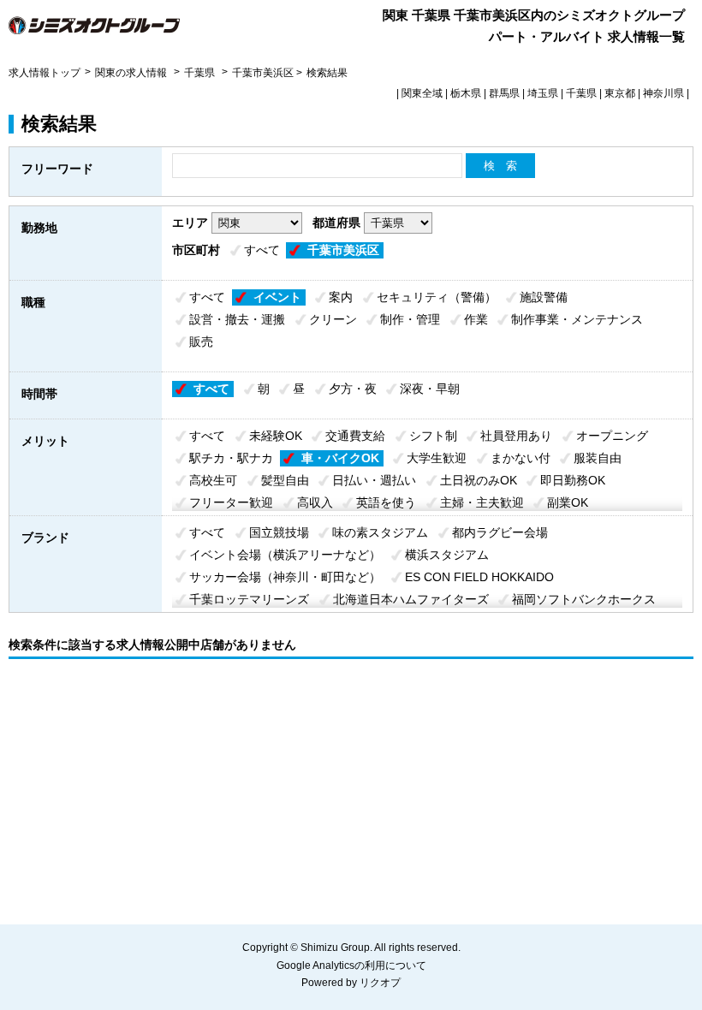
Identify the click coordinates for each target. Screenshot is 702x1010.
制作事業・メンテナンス (577, 319)
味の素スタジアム (380, 532)
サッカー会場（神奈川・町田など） (285, 577)
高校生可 (213, 480)
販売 (201, 341)
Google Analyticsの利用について (351, 965)
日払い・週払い (374, 480)
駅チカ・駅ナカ (231, 458)
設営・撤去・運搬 (237, 319)
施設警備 (544, 297)
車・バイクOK (340, 458)
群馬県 (504, 93)
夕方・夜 (353, 388)
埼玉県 (542, 93)
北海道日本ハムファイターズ (411, 599)
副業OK (567, 502)
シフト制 (433, 436)
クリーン (333, 319)
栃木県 (465, 93)
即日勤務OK (572, 480)
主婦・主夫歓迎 (482, 502)
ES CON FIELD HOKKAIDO (479, 577)
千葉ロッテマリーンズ (249, 599)
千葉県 (199, 73)
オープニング (612, 436)
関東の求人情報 (132, 73)
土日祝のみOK (478, 480)
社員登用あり (516, 436)
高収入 (315, 502)
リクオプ (380, 983)
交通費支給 (355, 436)
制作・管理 (410, 319)
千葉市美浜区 (343, 250)
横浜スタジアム (447, 554)
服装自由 (598, 458)
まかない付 (520, 458)
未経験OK (275, 436)
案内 (341, 297)
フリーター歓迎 (231, 502)
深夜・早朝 (430, 388)
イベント (277, 297)
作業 (476, 319)
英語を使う (386, 502)
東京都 (619, 93)
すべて (262, 250)
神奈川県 (663, 93)
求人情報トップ (44, 73)
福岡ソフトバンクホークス (584, 599)
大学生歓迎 (437, 458)
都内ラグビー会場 (500, 532)
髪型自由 (285, 480)
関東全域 (422, 93)
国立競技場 (279, 532)
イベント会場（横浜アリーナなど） (285, 554)
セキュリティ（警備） (437, 297)
